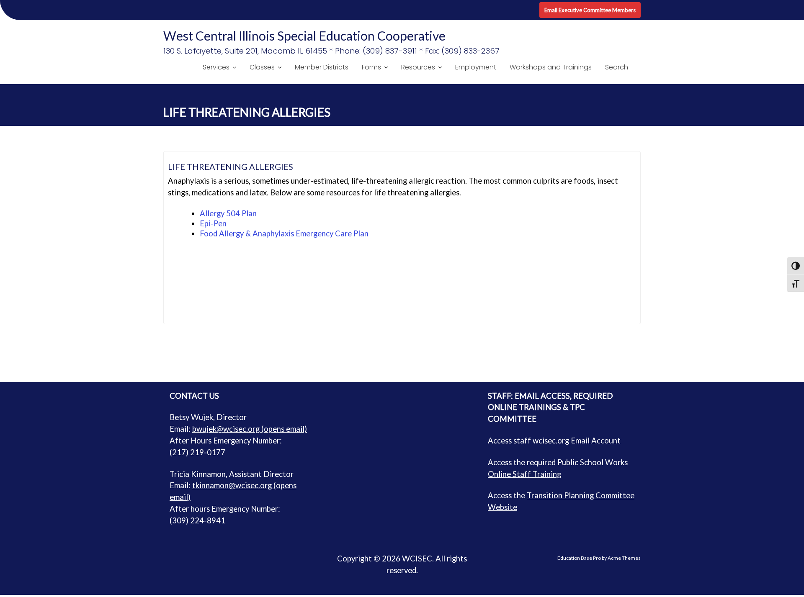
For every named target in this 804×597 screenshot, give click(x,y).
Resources (418, 67)
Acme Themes (624, 558)
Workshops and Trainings (551, 67)
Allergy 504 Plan (228, 213)
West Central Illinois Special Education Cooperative (304, 35)
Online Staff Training (524, 474)
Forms (371, 67)
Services (216, 67)
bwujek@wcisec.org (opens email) (249, 428)
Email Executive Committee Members (590, 10)
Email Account (596, 440)
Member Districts (321, 67)
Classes (262, 67)
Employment (475, 67)
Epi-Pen (213, 223)
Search (616, 67)
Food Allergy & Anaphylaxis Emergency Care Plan (284, 233)
